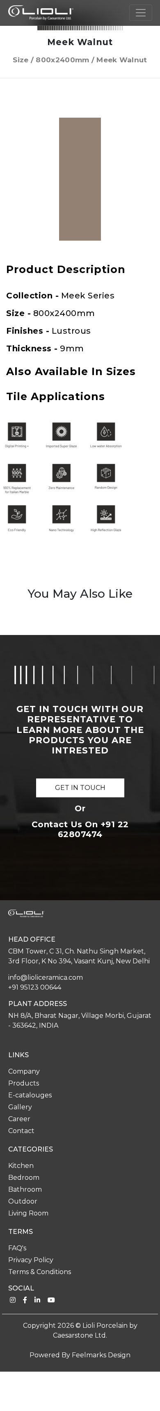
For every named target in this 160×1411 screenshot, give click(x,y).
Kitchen (21, 1166)
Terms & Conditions (39, 1272)
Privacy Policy (30, 1260)
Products (23, 1083)
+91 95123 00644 (34, 987)
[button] (146, 125)
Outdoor (22, 1201)
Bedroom (23, 1177)
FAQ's (17, 1248)
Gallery (20, 1107)
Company (24, 1071)
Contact (21, 1131)
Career (19, 1119)
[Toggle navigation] (140, 13)
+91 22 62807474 (93, 829)
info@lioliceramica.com (45, 977)
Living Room (28, 1213)
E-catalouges (30, 1095)
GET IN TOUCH (80, 788)
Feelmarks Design (101, 1355)
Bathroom (25, 1189)
